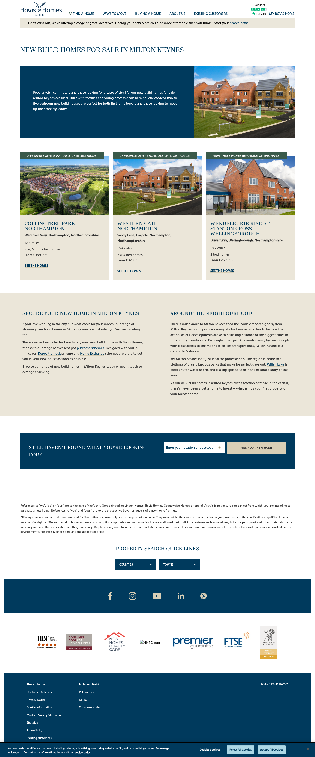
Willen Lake (275, 365)
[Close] (308, 749)
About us (177, 14)
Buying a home (148, 14)
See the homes (36, 266)
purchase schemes (90, 348)
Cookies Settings (210, 749)
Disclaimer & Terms (39, 692)
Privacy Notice (36, 699)
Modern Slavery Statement (44, 715)
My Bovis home (282, 14)
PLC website (87, 692)
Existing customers (211, 14)
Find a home (83, 14)
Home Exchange (92, 354)
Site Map (32, 722)
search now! (239, 23)
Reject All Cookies (241, 749)
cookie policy (83, 752)
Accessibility (34, 730)
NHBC (83, 699)
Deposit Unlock (49, 354)
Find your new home (257, 448)
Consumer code (89, 707)
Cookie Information (39, 707)
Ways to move (115, 14)
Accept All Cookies (271, 749)
